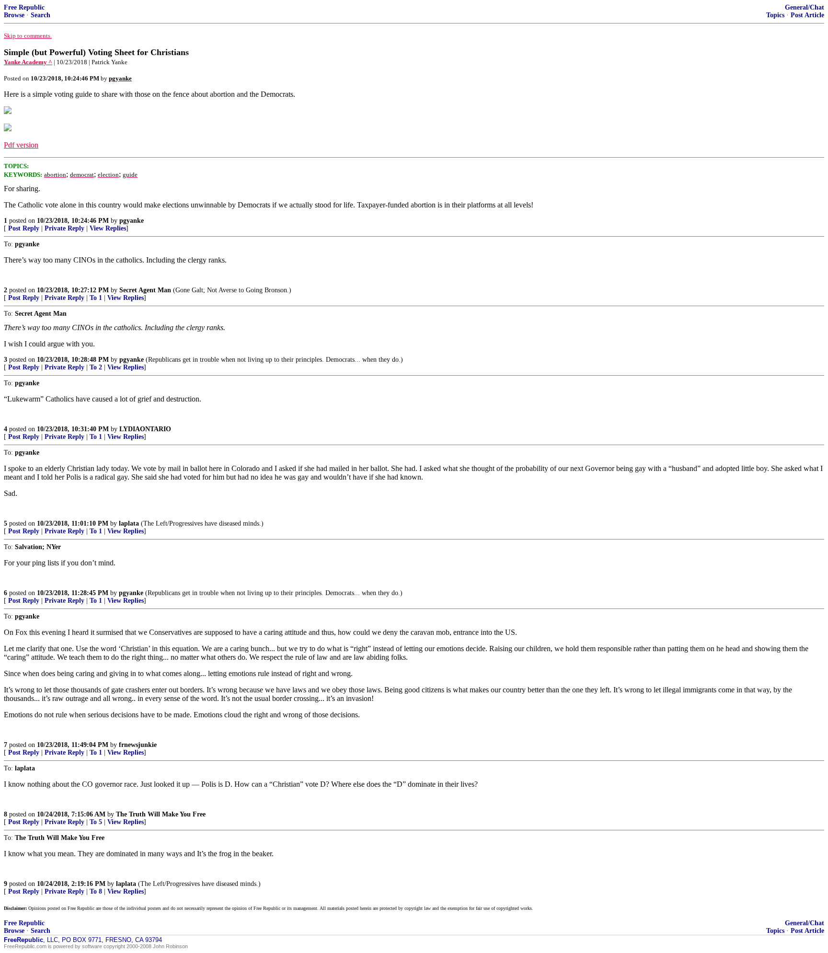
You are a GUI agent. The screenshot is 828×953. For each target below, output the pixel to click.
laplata (129, 523)
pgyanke (131, 220)
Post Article (807, 15)
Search (40, 15)
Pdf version (21, 145)
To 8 (96, 891)
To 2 (96, 367)
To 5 (96, 822)
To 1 (96, 297)
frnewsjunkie (138, 744)
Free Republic (24, 7)
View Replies (108, 228)
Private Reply (64, 228)
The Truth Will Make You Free (161, 814)
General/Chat (804, 7)
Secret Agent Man (145, 290)
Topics (775, 15)
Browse (14, 15)
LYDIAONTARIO (145, 429)
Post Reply (23, 228)
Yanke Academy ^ (28, 62)
